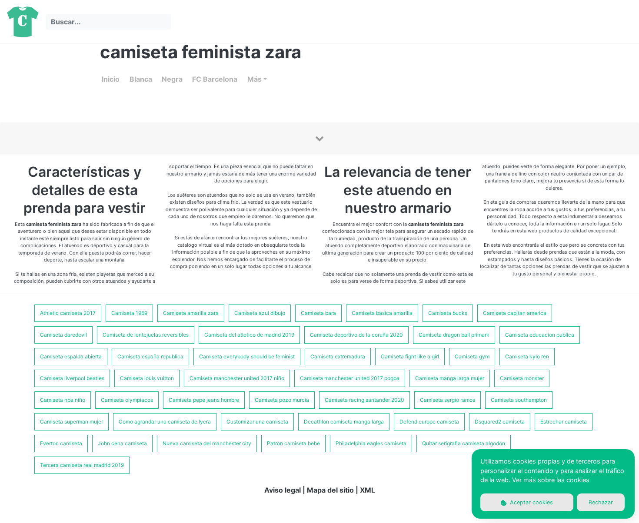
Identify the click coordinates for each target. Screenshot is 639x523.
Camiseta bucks (447, 313)
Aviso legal (282, 490)
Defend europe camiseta (429, 421)
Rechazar (601, 502)
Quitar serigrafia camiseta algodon (463, 443)
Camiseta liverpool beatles (72, 378)
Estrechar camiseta (563, 421)
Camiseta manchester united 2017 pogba (349, 378)
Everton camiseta (61, 443)
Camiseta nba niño (62, 400)
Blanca (141, 79)
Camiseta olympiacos (127, 400)
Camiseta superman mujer (71, 421)
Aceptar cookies (530, 502)
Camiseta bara (318, 313)
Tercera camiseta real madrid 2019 (82, 465)
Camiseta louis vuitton (147, 378)
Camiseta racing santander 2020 (364, 400)
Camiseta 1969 (129, 313)
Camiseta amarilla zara (191, 313)
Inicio (111, 79)
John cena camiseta (122, 443)
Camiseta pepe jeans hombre (204, 400)
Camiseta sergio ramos (447, 400)
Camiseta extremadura (337, 356)
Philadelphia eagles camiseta (371, 443)
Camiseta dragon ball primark (454, 334)
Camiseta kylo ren (527, 356)
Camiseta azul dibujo (259, 313)
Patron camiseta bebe (293, 443)
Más (254, 79)
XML (367, 490)
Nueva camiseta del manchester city (207, 443)
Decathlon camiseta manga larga (344, 421)
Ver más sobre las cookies (550, 479)
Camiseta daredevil (63, 334)
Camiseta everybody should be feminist (247, 356)
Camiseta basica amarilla (382, 313)
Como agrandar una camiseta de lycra (165, 421)
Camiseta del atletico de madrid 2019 (249, 334)
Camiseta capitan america (514, 313)
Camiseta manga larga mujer (449, 378)
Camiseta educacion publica (539, 334)
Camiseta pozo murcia (282, 400)
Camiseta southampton (519, 400)
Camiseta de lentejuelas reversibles (146, 334)
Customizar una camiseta (257, 421)
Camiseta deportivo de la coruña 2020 (356, 334)
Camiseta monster (522, 378)
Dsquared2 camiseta (500, 421)
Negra (172, 79)
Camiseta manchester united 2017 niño (237, 378)
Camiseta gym (472, 356)
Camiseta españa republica (150, 356)
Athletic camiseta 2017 (68, 313)
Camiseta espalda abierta (71, 356)
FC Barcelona (214, 79)
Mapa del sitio (330, 490)
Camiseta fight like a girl (410, 356)
